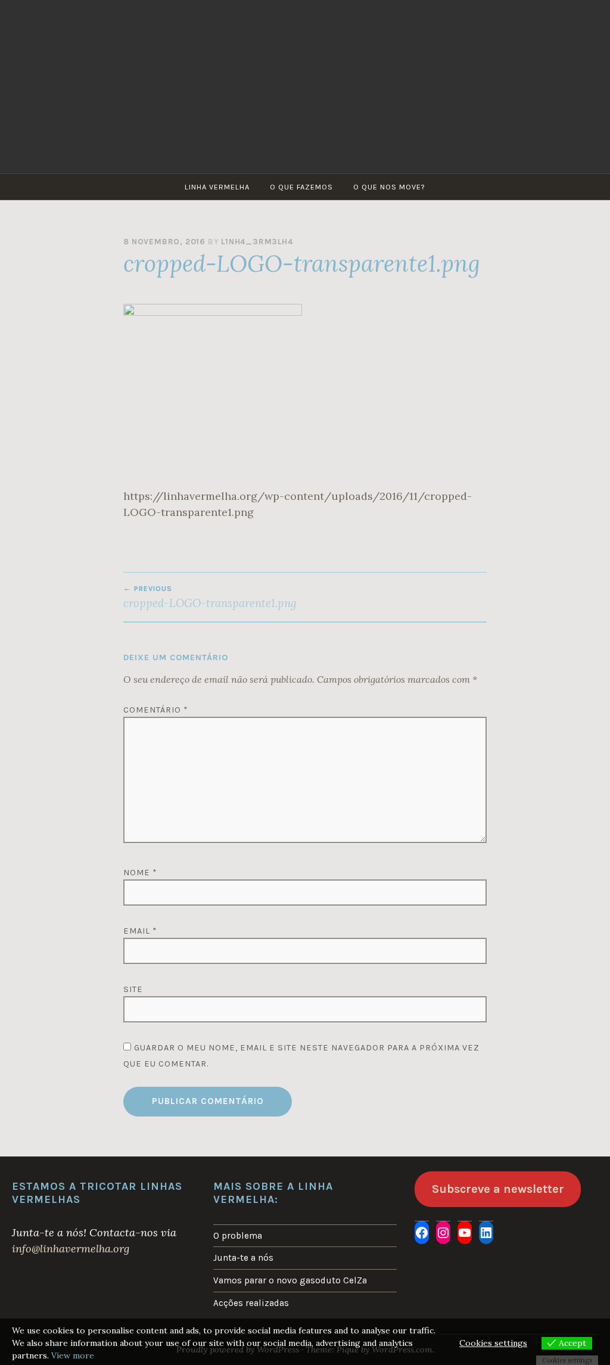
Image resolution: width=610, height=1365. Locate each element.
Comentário (155, 710)
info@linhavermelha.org (70, 1248)
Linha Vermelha (217, 186)
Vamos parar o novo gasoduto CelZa (290, 1280)
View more (72, 1355)
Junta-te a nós (243, 1257)
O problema (237, 1235)
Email (140, 931)
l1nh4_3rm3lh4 (256, 241)
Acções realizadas (251, 1303)
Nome (140, 872)
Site (133, 989)
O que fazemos (301, 186)
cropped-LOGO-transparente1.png (210, 597)
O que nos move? (389, 186)
